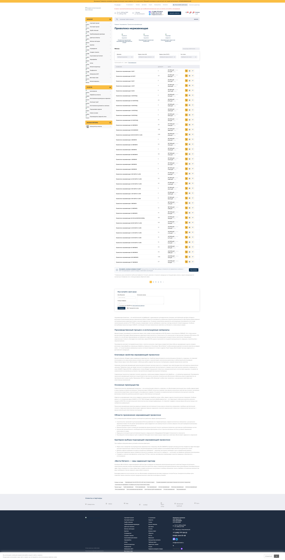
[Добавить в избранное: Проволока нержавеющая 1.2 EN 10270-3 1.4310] (192, 227)
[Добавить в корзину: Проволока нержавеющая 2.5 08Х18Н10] (186, 144)
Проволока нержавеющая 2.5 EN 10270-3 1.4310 (129, 184)
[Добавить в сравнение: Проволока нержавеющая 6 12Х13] (189, 90)
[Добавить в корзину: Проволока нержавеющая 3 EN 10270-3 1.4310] (186, 188)
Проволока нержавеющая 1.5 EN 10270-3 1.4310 (128, 237)
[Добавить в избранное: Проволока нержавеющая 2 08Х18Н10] (192, 139)
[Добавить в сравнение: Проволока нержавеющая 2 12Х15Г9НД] (189, 95)
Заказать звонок (174, 13)
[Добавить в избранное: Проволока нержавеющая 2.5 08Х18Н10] (192, 144)
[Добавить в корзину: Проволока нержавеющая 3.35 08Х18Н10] (186, 129)
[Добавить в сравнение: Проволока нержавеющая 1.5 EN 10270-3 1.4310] (189, 237)
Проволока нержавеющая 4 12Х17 (125, 86)
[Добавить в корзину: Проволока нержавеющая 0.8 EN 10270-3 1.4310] (186, 222)
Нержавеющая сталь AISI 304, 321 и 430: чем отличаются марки (139, 482)
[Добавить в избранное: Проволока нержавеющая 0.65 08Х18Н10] (192, 256)
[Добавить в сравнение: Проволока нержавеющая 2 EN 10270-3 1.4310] (189, 173)
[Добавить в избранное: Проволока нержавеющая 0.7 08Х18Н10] (192, 261)
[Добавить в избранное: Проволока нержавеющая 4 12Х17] (192, 85)
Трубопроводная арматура (131, 524)
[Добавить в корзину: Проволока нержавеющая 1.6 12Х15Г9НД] (186, 119)
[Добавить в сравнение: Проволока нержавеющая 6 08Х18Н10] (189, 168)
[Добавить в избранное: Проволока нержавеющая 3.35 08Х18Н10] (192, 129)
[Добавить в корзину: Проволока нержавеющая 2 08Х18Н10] (186, 139)
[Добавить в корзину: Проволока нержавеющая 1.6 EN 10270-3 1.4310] (186, 242)
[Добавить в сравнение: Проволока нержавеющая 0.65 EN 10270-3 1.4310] (189, 134)
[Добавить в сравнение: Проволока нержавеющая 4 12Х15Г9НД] (189, 110)
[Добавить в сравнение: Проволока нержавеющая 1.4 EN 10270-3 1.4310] (189, 232)
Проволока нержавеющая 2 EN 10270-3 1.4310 (128, 174)
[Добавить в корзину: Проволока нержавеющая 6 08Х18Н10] (186, 168)
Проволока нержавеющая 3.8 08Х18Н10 (127, 154)
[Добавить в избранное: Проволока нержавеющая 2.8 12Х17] (192, 75)
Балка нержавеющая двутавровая (134, 489)
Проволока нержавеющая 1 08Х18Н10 (126, 203)
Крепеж (126, 531)
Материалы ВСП (128, 549)
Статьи (150, 522)
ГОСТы (150, 535)
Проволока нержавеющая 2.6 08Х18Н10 (127, 125)
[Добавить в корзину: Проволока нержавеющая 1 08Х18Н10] (186, 203)
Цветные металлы (129, 526)
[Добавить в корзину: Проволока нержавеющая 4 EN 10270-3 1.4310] (186, 193)
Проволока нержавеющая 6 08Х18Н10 (126, 169)
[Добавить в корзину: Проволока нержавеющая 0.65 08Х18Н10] (186, 256)
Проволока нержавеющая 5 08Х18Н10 (126, 164)
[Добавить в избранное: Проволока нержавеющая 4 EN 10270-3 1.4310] (192, 193)
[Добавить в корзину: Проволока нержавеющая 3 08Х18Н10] (186, 149)
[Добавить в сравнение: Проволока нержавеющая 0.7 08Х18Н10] (189, 261)
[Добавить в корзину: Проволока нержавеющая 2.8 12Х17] (186, 75)
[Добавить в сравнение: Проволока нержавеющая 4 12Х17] (189, 85)
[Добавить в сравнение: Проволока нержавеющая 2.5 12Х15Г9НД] (189, 100)
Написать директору (194, 4)
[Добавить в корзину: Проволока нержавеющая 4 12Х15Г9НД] (186, 110)
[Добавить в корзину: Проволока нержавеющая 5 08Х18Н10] (186, 163)
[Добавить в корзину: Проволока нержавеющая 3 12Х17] (186, 80)
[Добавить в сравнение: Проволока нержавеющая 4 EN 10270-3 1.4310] (189, 193)
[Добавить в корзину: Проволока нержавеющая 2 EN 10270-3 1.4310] (186, 173)
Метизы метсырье (129, 529)
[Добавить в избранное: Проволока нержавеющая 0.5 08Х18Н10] (192, 247)
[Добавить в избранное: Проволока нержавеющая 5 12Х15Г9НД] (192, 115)
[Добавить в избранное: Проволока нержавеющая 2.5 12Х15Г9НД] (192, 100)
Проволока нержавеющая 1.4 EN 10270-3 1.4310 (128, 233)
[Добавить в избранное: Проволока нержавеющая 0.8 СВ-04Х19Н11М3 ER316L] (192, 217)
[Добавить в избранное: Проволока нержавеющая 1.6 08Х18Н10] (192, 212)
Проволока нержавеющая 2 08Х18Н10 (126, 140)
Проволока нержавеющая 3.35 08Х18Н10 (127, 130)
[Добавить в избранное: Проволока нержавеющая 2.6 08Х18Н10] (192, 124)
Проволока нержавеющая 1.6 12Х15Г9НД (127, 120)
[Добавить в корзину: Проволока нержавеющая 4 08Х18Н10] (186, 159)
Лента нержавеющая (120, 489)
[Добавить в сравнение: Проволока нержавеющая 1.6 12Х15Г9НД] (189, 119)
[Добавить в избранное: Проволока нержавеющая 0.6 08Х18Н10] (192, 252)
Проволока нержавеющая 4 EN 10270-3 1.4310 (128, 193)
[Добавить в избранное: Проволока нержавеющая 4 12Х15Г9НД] (192, 110)
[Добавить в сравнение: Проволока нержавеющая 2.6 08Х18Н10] (189, 124)
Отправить (121, 308)
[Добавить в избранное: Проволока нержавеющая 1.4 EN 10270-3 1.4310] (192, 232)
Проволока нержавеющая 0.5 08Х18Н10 (127, 247)
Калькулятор (157, 4)
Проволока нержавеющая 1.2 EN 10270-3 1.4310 (128, 228)
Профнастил (127, 546)
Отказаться (268, 556)
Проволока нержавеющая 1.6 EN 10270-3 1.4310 (128, 242)
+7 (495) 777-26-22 (157, 11)
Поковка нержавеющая (169, 489)
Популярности (132, 62)
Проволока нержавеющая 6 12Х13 (125, 91)
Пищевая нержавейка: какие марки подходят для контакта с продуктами (173, 482)
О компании (129, 4)
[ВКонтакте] (173, 545)
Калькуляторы (92, 122)
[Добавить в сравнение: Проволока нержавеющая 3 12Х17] (189, 80)
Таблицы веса (152, 542)
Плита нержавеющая (140, 487)
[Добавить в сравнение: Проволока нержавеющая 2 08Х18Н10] (189, 139)
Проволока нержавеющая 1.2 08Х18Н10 (126, 208)
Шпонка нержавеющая (164, 487)
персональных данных (138, 305)
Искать (196, 19)
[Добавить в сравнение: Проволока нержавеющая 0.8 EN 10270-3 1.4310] (189, 222)
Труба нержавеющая (128, 487)
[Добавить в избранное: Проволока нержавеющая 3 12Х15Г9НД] (192, 105)
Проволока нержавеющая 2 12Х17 (125, 71)
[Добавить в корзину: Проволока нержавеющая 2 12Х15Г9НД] (186, 95)
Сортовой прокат (129, 517)
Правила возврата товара (155, 549)
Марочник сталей (153, 544)
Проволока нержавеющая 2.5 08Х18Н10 (127, 144)
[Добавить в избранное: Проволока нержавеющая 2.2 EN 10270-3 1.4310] (192, 178)
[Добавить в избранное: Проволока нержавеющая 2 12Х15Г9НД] (192, 95)
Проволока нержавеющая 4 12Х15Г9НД (126, 110)
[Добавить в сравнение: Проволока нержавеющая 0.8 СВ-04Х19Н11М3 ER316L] (189, 217)
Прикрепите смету (134, 308)
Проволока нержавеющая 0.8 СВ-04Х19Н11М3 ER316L (130, 218)
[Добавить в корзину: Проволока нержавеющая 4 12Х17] (186, 85)
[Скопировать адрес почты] (163, 14)
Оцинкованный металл (130, 537)
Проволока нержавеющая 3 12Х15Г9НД (126, 105)
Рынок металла (152, 524)
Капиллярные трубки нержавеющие (153, 489)
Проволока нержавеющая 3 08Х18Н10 (126, 149)
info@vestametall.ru (156, 14)
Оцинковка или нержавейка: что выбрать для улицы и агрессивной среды (132, 484)
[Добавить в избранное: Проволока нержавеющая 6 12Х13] (192, 90)
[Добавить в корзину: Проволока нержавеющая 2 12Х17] (186, 70)
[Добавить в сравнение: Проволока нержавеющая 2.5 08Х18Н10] (189, 144)
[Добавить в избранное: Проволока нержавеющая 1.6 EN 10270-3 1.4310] (192, 242)
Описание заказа (141, 294)
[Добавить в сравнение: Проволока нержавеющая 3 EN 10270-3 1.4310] (189, 188)
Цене (125, 62)
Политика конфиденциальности (94, 551)
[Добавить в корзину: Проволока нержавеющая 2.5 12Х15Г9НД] (186, 100)
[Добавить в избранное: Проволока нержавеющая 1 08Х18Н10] (192, 203)
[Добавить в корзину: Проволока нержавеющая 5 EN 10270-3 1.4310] (186, 198)
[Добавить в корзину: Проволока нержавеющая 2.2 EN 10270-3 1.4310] (186, 178)
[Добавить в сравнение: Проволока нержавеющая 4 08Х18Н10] (189, 159)
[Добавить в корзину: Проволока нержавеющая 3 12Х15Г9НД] (186, 105)
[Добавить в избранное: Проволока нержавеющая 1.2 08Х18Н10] (192, 208)
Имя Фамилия (121, 294)
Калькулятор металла (154, 540)
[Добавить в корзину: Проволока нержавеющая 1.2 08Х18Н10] (186, 208)
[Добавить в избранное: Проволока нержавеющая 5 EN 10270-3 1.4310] (192, 198)
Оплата (138, 4)
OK (276, 556)
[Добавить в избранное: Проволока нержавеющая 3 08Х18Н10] (192, 149)
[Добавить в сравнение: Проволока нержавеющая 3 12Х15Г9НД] (189, 105)
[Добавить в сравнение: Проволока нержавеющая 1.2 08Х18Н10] (189, 208)
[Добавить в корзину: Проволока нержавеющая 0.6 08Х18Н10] (186, 252)
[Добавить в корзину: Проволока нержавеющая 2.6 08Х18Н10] (186, 124)
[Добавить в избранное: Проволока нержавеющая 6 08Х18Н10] (192, 168)
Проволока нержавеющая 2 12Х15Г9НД (126, 95)
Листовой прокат (129, 520)
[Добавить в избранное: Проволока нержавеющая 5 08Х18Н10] (192, 163)
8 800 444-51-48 (156, 13)
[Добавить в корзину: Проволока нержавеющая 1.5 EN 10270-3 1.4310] (186, 237)
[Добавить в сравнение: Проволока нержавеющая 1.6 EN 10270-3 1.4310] (189, 242)
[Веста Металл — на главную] (93, 9)
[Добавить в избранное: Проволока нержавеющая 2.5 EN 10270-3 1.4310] (192, 183)
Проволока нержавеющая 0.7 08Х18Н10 (127, 262)
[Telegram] (150, 14)
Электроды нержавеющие (177, 487)
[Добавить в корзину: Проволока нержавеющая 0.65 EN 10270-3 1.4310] (186, 134)
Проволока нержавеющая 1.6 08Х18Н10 (126, 213)
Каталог (90, 19)
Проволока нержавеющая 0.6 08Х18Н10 (127, 252)
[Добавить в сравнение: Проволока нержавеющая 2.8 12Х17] (189, 75)
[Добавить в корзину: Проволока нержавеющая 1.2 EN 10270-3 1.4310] (186, 227)
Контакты (165, 4)
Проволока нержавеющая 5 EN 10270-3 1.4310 (128, 198)
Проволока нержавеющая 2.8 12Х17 (125, 76)
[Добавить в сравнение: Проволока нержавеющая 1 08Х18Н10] (189, 203)
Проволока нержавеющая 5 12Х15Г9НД (126, 115)
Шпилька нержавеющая (191, 487)
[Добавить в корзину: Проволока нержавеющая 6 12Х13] (186, 90)
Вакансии (151, 537)
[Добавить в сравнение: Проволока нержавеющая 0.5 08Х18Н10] (189, 247)
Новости (150, 520)
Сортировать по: (119, 62)
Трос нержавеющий (151, 487)
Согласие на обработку (125, 305)
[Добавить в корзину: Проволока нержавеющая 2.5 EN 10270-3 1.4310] (186, 183)
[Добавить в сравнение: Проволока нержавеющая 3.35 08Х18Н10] (189, 129)
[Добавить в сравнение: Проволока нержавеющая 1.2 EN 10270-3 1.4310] (189, 227)
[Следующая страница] (163, 282)
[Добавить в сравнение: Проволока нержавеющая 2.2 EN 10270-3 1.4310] (189, 178)
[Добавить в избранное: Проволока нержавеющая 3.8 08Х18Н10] (192, 154)
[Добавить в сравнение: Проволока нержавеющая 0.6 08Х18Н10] (189, 252)
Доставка (144, 4)
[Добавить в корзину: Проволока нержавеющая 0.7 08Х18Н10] (186, 261)
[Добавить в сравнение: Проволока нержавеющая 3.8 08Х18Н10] (189, 154)
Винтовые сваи (128, 551)
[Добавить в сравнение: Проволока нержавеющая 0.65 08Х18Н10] (189, 256)
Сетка (125, 542)
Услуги (150, 4)
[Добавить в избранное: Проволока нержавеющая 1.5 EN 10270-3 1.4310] (192, 237)
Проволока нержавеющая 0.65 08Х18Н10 (127, 257)
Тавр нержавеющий (181, 489)
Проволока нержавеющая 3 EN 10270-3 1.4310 (128, 188)
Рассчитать (193, 270)
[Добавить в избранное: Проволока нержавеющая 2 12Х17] (192, 70)
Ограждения (127, 533)
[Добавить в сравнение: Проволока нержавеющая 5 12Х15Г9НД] (189, 115)
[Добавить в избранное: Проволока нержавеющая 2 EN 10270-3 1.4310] (192, 173)
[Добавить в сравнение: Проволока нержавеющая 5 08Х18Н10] (189, 163)
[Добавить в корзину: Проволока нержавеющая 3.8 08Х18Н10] (186, 154)
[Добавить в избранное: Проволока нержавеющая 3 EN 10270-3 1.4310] (192, 188)
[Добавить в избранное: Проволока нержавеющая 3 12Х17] (192, 80)
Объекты (150, 533)
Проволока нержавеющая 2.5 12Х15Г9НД (127, 100)
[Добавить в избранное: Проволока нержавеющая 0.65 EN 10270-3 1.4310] (192, 134)
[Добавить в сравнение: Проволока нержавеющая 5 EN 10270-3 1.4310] (189, 198)
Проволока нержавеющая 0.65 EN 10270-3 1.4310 (129, 135)
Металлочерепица (129, 544)
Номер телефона (122, 300)
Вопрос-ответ (152, 531)
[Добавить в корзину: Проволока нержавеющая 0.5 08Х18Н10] (186, 247)
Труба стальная (128, 522)
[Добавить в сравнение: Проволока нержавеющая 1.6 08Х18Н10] (189, 212)
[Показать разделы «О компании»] (133, 4)
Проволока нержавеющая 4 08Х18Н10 (126, 159)
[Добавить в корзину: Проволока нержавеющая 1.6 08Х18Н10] (186, 212)
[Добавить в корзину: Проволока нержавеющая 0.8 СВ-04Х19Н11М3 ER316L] (186, 217)
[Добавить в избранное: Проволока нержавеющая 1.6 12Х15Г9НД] (192, 119)
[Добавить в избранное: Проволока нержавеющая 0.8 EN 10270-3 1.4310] (192, 222)
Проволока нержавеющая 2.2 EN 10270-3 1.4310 (129, 179)
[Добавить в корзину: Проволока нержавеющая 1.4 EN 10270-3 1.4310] (186, 232)
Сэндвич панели (129, 535)
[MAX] (150, 12)
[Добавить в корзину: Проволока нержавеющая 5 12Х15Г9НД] (186, 115)
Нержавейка (127, 540)
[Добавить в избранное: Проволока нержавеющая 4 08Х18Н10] (192, 159)
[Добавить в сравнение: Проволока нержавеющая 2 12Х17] (189, 70)
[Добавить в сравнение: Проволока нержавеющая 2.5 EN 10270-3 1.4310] (189, 183)
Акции (150, 546)
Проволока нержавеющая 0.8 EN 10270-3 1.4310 (129, 223)
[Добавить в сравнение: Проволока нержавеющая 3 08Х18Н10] (189, 149)
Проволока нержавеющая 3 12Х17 (125, 81)
